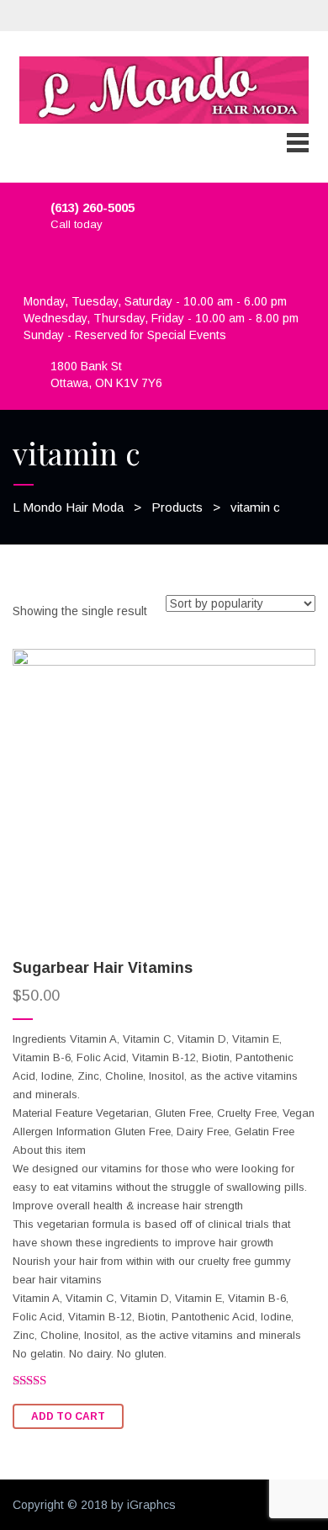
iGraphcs (151, 1504)
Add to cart (68, 1416)
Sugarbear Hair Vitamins (103, 967)
